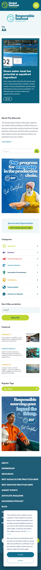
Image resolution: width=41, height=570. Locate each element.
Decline (20, 560)
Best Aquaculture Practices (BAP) (20, 479)
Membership (8, 468)
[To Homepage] (10, 5)
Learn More (6, 142)
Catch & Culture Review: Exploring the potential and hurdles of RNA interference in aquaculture (12, 354)
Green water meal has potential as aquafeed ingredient (17, 74)
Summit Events (9, 490)
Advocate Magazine (12, 496)
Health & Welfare (8, 349)
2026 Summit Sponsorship (20, 227)
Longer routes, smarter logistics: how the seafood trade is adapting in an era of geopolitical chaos (11, 370)
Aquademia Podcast (12, 501)
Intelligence (6, 334)
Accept (20, 555)
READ (8, 99)
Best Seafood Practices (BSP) (17, 485)
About (5, 463)
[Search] (36, 151)
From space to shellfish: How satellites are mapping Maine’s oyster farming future (12, 339)
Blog (4, 506)
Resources (7, 474)
